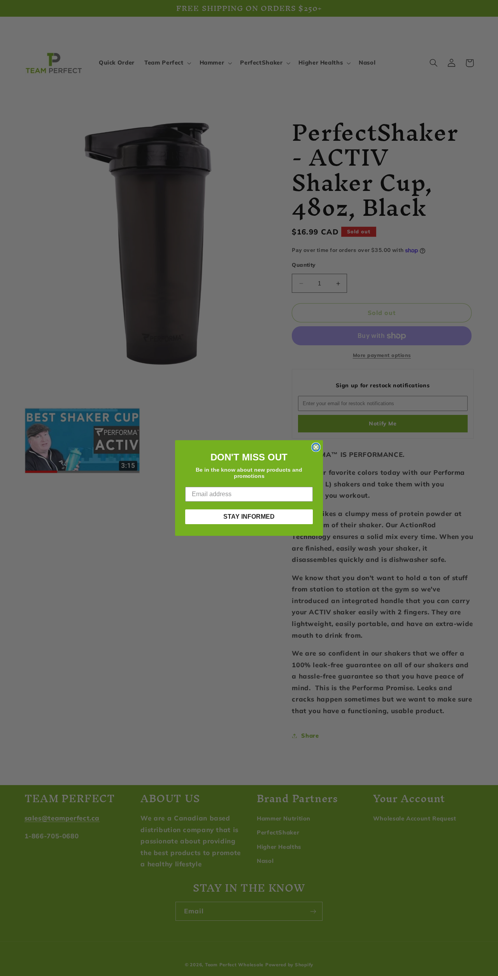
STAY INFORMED (249, 516)
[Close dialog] (316, 447)
